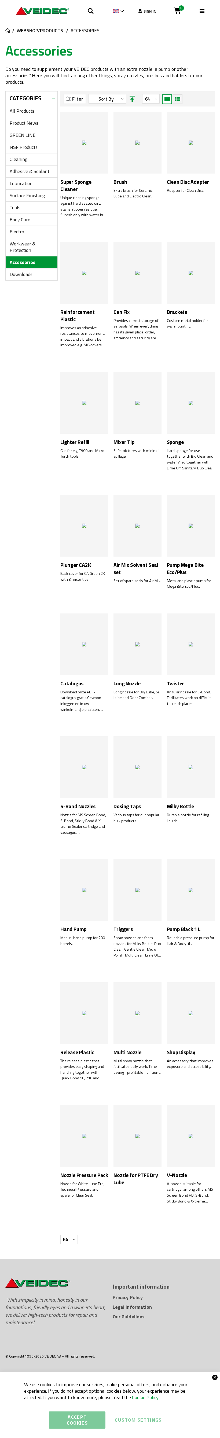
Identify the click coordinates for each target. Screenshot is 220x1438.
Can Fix (121, 312)
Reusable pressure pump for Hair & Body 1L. (190, 941)
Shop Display (181, 1052)
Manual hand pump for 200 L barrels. (84, 941)
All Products (22, 111)
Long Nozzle (127, 683)
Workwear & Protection (22, 247)
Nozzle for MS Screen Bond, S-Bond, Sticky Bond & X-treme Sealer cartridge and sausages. (83, 823)
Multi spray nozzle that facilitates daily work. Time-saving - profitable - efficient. (137, 1066)
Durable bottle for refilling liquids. (188, 818)
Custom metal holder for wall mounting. (187, 323)
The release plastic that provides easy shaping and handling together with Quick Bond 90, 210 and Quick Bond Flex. (82, 1069)
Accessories (22, 262)
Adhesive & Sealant (29, 171)
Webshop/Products (40, 30)
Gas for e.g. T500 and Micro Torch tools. (82, 453)
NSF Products (24, 147)
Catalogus (71, 683)
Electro (17, 231)
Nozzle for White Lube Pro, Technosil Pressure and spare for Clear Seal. (82, 1189)
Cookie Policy (145, 1397)
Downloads (21, 274)
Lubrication (21, 183)
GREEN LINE (22, 135)
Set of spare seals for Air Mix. (137, 581)
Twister (175, 683)
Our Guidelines (129, 1316)
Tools (15, 207)
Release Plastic (77, 1052)
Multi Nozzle (127, 1052)
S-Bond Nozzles (78, 806)
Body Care (20, 219)
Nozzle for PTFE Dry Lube (135, 1179)
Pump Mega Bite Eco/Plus (185, 568)
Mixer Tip (123, 442)
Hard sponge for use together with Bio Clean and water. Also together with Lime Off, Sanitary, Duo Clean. (191, 459)
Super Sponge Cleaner (75, 185)
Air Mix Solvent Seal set (135, 568)
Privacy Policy (128, 1297)
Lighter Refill (74, 442)
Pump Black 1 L (183, 929)
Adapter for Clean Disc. (185, 190)
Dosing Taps (127, 806)
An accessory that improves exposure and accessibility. (190, 1064)
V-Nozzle (177, 1175)
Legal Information (132, 1307)
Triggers (123, 929)
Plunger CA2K (75, 565)
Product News (24, 123)
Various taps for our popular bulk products (136, 818)
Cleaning (18, 159)
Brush (120, 182)
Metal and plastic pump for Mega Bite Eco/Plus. (189, 584)
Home (7, 30)
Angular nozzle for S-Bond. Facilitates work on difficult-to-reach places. (189, 698)
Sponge (175, 442)
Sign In (150, 11)
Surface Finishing (27, 195)
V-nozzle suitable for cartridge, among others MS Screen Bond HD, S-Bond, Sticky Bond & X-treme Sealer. (190, 1192)
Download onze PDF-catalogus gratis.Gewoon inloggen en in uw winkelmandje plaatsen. (80, 700)
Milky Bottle (180, 806)
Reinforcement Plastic (77, 315)
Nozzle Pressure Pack (84, 1175)
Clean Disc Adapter (188, 182)
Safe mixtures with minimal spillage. (136, 453)
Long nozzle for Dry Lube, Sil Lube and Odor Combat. (136, 695)
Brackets (177, 312)
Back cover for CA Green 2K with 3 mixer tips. (82, 576)
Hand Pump (73, 929)
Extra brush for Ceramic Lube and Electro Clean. (132, 193)
